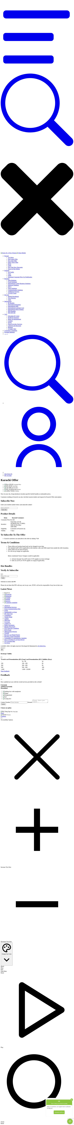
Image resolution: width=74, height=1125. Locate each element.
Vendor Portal (8, 617)
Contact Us (7, 623)
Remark (30, 702)
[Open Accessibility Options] (1, 718)
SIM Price (7, 620)
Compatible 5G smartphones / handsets (15, 638)
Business (6, 278)
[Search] (37, 145)
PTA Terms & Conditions (11, 628)
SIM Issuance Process (10, 631)
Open (2, 713)
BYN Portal (7, 630)
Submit (3, 704)
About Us (7, 605)
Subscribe (4, 509)
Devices (6, 295)
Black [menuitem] (2, 966)
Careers (6, 618)
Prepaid (6, 256)
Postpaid (6, 270)
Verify (2, 578)
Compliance (7, 615)
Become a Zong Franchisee (12, 636)
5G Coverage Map (9, 641)
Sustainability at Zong (10, 612)
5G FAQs (7, 643)
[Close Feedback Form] (1, 679)
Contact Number (5, 702)
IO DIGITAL (42, 646)
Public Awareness (9, 625)
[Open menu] (37, 72)
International (7, 301)
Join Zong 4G (8, 474)
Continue (3, 716)
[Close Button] (2, 650)
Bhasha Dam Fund (9, 626)
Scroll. (6, 610)
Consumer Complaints (10, 330)
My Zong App (8, 614)
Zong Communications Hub (12, 609)
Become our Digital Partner (12, 635)
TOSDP (6, 633)
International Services (10, 607)
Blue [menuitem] (2, 968)
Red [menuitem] (2, 969)
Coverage (7, 622)
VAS (5, 314)
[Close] (1, 657)
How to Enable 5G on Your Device (14, 639)
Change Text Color (6, 954)
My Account (7, 475)
